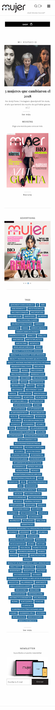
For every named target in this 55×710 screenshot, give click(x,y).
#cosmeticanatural (34, 447)
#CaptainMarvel (35, 409)
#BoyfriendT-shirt (34, 389)
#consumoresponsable (36, 436)
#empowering (16, 505)
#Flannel (21, 536)
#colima (41, 432)
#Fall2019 (41, 521)
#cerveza (40, 416)
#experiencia (20, 517)
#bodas (23, 382)
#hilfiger (41, 571)
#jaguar (39, 601)
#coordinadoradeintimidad (27, 443)
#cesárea (16, 420)
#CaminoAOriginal (22, 405)
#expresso (15, 521)
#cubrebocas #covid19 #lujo (27, 463)
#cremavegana (37, 459)
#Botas (40, 386)
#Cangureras (18, 409)
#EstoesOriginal (28, 513)
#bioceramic (37, 370)
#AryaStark (21, 343)
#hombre (37, 575)
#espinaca (12, 513)
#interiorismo (19, 594)
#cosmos (19, 451)
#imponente (41, 582)
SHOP (25, 24)
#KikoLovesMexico (27, 621)
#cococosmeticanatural (22, 432)
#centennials (26, 416)
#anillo (31, 335)
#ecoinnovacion (32, 494)
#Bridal (12, 393)
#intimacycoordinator (20, 598)
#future (41, 544)
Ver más (26, 114)
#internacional (35, 594)
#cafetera (28, 397)
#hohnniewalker (22, 575)
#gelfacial (25, 548)
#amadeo (39, 324)
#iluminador (27, 582)
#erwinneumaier (21, 509)
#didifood (13, 482)
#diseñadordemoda (37, 482)
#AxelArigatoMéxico (23, 347)
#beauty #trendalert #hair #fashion (28, 355)
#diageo (35, 470)
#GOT (12, 551)
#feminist (13, 532)
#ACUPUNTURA (37, 312)
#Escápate (36, 509)
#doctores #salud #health (22, 490)
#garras (13, 548)
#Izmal (15, 601)
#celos (13, 416)
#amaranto (14, 328)
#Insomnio (34, 590)
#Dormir (42, 490)
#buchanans (15, 397)
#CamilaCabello (19, 401)
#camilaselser (36, 401)
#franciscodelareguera (21, 540)
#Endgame (30, 505)
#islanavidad (40, 598)
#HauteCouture (37, 555)
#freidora (40, 540)
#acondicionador (20, 312)
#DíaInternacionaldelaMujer (27, 474)
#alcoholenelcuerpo (27, 320)
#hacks (13, 555)
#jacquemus (27, 601)
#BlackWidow (39, 378)
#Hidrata (41, 567)
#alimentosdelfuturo (22, 324)
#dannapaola (19, 467)
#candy (37, 405)
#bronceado (40, 393)
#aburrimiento (19, 308)
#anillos (42, 335)
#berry (15, 370)
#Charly (40, 424)
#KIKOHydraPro (35, 617)
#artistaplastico (34, 339)
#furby (31, 544)
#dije (23, 482)
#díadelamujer (35, 467)
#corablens (16, 447)
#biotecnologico (19, 374)
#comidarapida (15, 436)
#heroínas (29, 567)
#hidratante (15, 571)
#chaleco (15, 424)
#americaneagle (38, 328)
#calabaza (41, 397)
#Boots (30, 386)
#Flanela (43, 532)
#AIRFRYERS (29, 316)
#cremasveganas (19, 459)
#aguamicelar (15, 316)
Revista (27, 195)
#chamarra (28, 424)
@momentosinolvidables (22, 305)
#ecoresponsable (37, 497)
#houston (13, 582)
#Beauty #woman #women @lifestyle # (27, 359)
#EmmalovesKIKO (33, 501)
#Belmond (39, 366)
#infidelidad (39, 586)
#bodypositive (37, 382)
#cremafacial (37, 455)
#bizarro (13, 378)
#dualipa (18, 494)
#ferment (24, 532)
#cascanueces (38, 413)
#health (27, 559)
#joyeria (41, 613)
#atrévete (34, 343)
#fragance (33, 536)
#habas (41, 551)
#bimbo (25, 370)
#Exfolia (43, 513)
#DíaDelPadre (22, 470)
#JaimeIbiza (27, 605)
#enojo (41, 505)
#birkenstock (37, 374)
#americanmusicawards (27, 332)
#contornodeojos (28, 440)
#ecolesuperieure (17, 497)
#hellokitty (15, 567)
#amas (25, 328)
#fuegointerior (17, 544)
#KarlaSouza (19, 617)
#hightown (29, 571)
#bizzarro (25, 378)
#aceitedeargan (35, 308)
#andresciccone (17, 335)
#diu (21, 486)
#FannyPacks (27, 524)
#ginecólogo (39, 548)
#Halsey (23, 555)
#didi (40, 478)
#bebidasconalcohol (21, 366)
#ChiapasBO (22, 428)
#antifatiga (18, 339)
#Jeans (13, 613)
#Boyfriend (17, 389)
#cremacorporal (20, 455)
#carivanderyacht (19, 413)
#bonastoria (18, 386)
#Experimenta (35, 517)
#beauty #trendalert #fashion (27, 351)
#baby (38, 347)
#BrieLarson (25, 393)
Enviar (40, 682)
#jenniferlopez (27, 613)
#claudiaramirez (38, 428)
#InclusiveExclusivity (20, 586)
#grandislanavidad (26, 551)
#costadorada (33, 451)
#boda (14, 382)
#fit (34, 532)
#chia (11, 428)
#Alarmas (42, 316)
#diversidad (31, 486)
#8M (43, 305)
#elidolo (18, 501)
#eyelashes (28, 521)
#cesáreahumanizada (33, 420)
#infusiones (21, 590)
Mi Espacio (27, 42)
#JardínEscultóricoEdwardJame (27, 609)
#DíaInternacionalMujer (23, 478)
